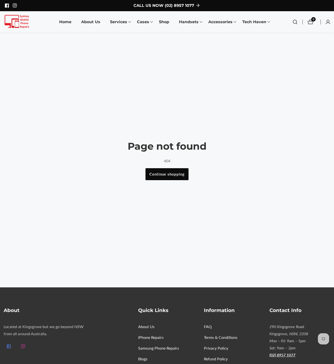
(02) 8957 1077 (282, 355)
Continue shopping (167, 174)
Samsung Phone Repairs (158, 348)
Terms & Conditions (220, 337)
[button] (118, 21)
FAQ (208, 326)
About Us (90, 22)
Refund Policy (216, 358)
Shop (164, 22)
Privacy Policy (216, 348)
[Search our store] (297, 22)
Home (65, 22)
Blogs (142, 358)
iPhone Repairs (151, 337)
